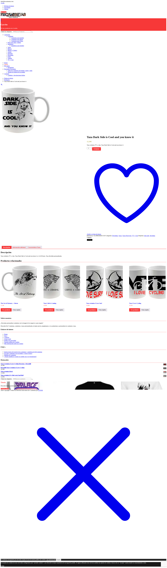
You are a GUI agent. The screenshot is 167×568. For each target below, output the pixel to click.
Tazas (9, 47)
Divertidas (10, 55)
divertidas (152, 235)
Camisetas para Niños (17, 41)
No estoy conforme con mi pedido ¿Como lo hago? (18, 353)
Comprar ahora (5, 389)
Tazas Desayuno (126, 235)
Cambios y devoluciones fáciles (16, 75)
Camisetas (10, 36)
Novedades (7, 7)
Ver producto (6, 310)
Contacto (6, 74)
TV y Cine (11, 60)
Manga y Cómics (12, 50)
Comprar (96, 149)
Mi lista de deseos (9, 6)
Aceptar (58, 559)
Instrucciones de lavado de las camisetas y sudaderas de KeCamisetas (23, 352)
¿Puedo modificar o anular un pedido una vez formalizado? (20, 356)
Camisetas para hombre (17, 38)
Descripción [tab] (6, 247)
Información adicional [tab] (19, 247)
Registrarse (11, 67)
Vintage (10, 58)
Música (10, 49)
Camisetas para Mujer (17, 39)
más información (50, 559)
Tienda (6, 64)
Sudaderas (10, 44)
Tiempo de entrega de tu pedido (16, 72)
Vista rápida (16, 310)
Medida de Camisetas (10, 355)
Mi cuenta (3, 12)
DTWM (40, 390)
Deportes (10, 53)
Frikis (9, 56)
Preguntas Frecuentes (10, 69)
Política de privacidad (10, 340)
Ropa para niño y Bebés (14, 42)
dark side (146, 235)
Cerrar (2, 566)
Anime (9, 52)
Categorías (7, 34)
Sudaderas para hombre (17, 45)
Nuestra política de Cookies (11, 342)
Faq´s (5, 336)
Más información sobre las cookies (13, 343)
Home (6, 63)
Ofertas (6, 9)
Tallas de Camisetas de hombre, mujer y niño (20, 70)
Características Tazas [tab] (34, 247)
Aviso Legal (7, 339)
